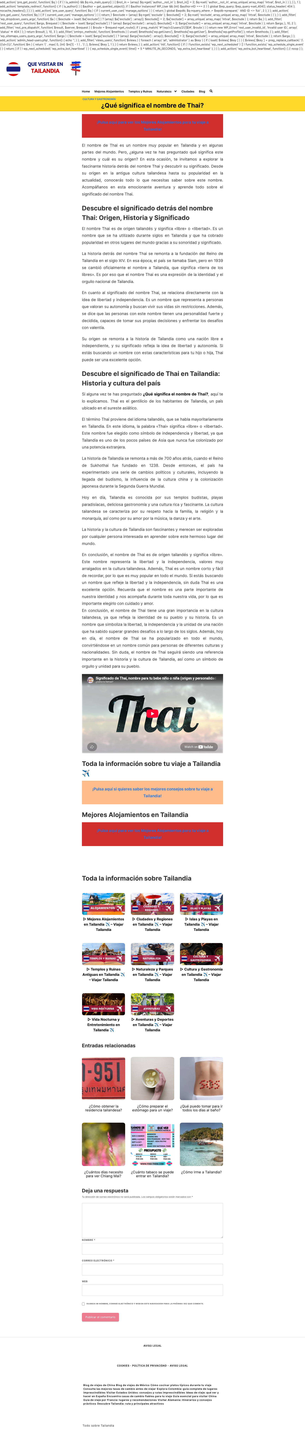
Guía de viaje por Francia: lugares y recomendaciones (120, 1399)
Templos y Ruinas (140, 91)
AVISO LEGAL (152, 1345)
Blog (202, 91)
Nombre (88, 1240)
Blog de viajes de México (133, 1385)
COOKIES (123, 1365)
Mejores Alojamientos (109, 91)
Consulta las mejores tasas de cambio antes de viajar (119, 1388)
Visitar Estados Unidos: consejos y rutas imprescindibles (145, 1392)
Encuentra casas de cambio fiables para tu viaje (139, 1396)
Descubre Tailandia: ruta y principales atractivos (130, 1403)
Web (85, 1281)
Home (86, 91)
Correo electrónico (98, 1260)
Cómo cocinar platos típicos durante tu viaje (181, 1385)
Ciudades (187, 91)
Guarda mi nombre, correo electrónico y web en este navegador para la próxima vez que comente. (145, 1304)
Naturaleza (164, 91)
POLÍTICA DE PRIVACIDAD (149, 1365)
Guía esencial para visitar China (195, 1396)
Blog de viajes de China (99, 1385)
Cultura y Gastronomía (99, 99)
